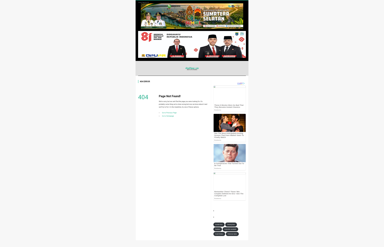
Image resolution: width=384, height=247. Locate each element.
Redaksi (217, 229)
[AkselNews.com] (192, 68)
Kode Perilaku (219, 234)
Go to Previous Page (169, 113)
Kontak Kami (219, 224)
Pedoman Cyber (232, 234)
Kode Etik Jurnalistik (230, 229)
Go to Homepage (168, 116)
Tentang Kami (231, 224)
